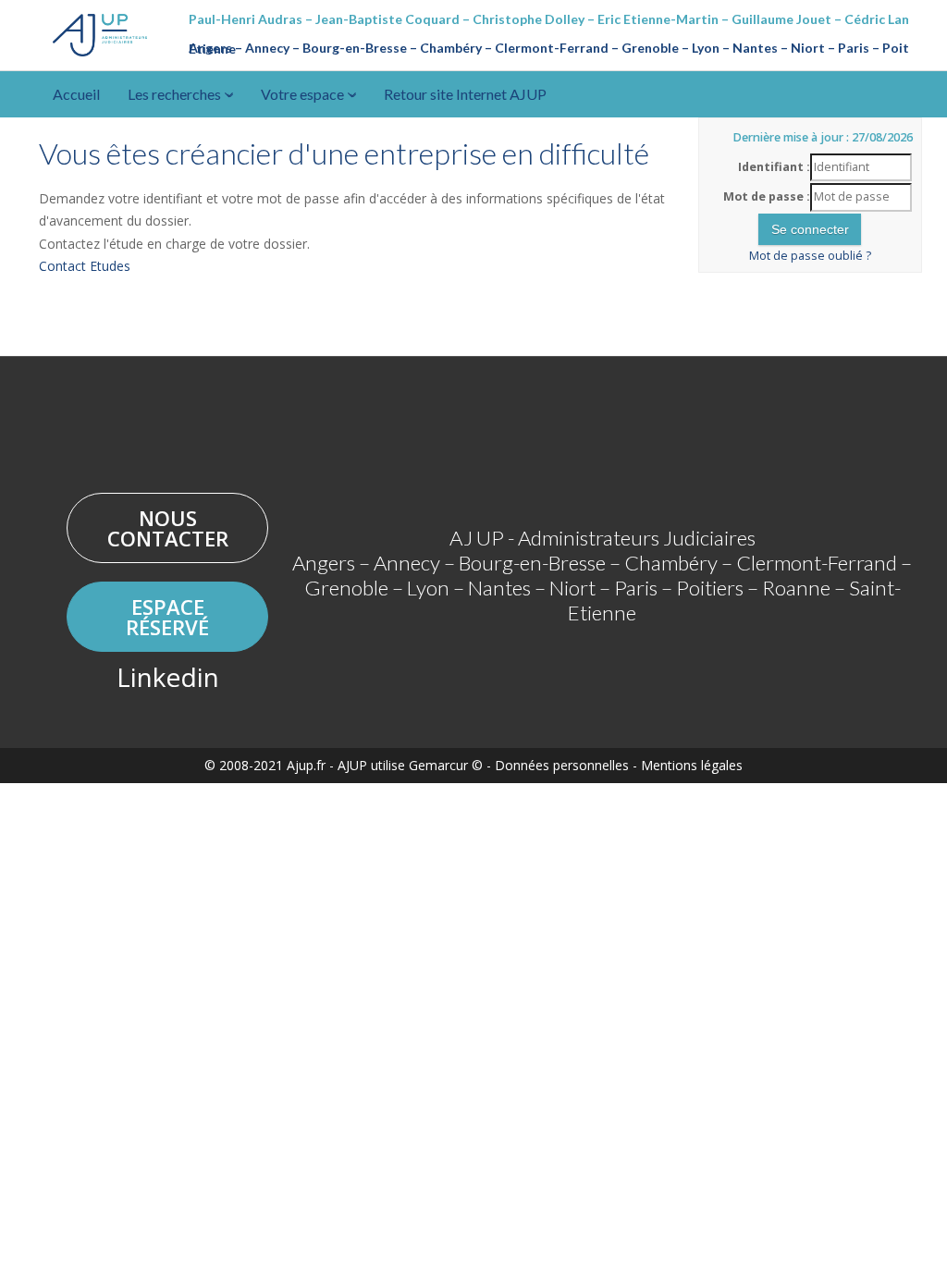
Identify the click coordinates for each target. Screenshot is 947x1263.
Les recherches (176, 94)
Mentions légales (692, 765)
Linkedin (168, 676)
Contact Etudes (84, 266)
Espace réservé (167, 617)
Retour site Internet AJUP (465, 94)
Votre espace (304, 94)
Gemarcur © (446, 765)
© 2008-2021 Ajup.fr (265, 765)
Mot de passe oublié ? (810, 256)
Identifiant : (774, 167)
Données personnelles (562, 765)
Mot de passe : (766, 196)
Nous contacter (167, 528)
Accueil (76, 94)
